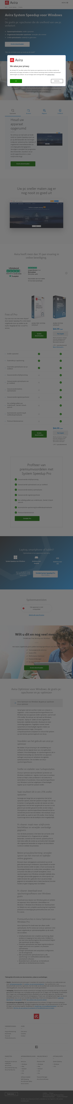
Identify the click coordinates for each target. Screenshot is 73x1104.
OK (16, 81)
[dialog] (36, 70)
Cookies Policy (50, 74)
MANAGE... (57, 81)
